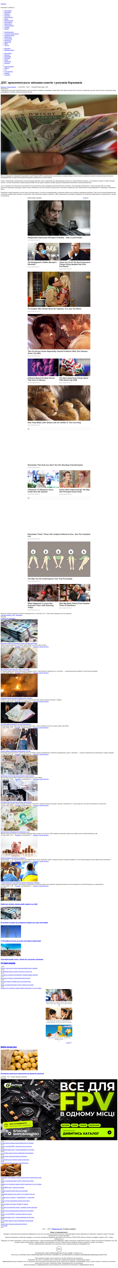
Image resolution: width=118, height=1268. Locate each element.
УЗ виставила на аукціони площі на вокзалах (15, 1159)
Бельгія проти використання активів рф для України (17, 1143)
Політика (7, 15)
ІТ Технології (8, 71)
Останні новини (8, 963)
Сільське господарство (11, 33)
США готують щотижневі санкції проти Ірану (15, 1201)
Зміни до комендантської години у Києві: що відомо (17, 985)
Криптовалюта (9, 32)
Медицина (7, 40)
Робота (6, 68)
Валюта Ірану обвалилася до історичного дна (15, 832)
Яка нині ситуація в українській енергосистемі (15, 978)
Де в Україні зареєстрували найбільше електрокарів (17, 1153)
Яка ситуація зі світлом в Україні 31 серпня (14, 1204)
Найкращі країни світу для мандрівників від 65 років (17, 1149)
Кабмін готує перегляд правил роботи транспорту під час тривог (21, 988)
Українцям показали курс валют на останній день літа (18, 1194)
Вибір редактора (9, 1047)
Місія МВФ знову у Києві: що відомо (12, 1187)
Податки (7, 63)
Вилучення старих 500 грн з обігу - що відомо (15, 669)
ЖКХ (6, 43)
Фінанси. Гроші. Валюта (8, 87)
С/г (5, 70)
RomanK (18, 646)
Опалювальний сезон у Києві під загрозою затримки (22, 959)
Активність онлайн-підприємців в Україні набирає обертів (19, 975)
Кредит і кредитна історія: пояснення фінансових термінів (19, 968)
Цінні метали (8, 17)
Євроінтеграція (9, 35)
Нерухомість (8, 22)
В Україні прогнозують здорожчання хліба (21, 1177)
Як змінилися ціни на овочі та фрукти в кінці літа (16, 971)
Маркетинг (7, 37)
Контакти (7, 48)
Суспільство (8, 38)
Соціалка (7, 75)
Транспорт (7, 42)
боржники (19, 615)
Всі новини (8, 10)
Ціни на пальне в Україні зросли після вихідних (16, 981)
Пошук (6, 29)
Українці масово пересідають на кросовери (14, 1191)
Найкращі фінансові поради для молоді (13, 858)
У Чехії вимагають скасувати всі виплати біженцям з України (20, 882)
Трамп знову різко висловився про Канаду (14, 1156)
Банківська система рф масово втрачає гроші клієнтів (17, 776)
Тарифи (6, 27)
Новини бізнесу (9, 50)
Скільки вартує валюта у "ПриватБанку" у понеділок (17, 1197)
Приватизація (8, 20)
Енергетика (8, 24)
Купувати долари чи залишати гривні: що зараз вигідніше (19, 643)
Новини (6, 73)
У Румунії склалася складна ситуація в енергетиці (21, 941)
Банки (6, 19)
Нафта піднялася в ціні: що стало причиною (14, 1163)
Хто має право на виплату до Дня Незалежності (16, 724)
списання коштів (6, 615)
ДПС (13, 615)
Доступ (6, 45)
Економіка (7, 12)
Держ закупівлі (9, 25)
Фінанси (7, 14)
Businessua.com (57, 1229)
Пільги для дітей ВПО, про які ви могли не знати (16, 1146)
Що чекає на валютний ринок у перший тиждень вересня (19, 1207)
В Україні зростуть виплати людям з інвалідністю (16, 802)
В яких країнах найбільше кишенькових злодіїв (16, 751)
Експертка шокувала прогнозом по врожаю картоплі (22, 1073)
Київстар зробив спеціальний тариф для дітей (19, 904)
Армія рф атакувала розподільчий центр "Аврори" (16, 698)
